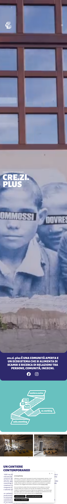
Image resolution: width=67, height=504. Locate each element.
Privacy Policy (44, 484)
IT (49, 473)
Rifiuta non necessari (34, 496)
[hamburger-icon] (62, 25)
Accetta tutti (19, 496)
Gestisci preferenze (21, 499)
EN (52, 473)
